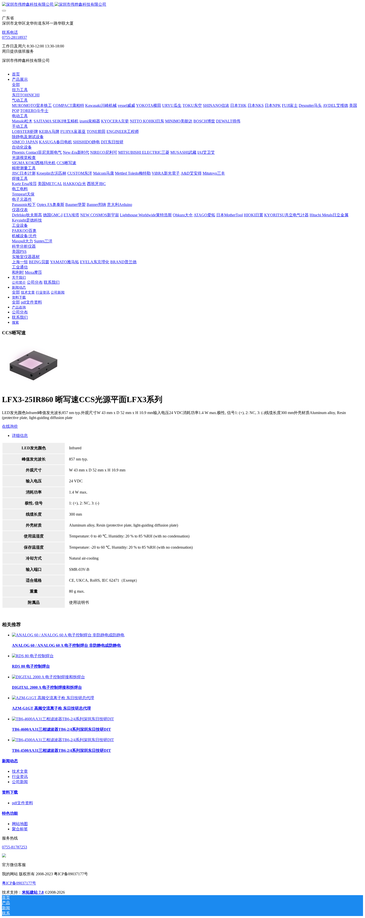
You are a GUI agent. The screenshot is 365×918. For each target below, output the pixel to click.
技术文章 (20, 771)
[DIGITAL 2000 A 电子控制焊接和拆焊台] (48, 677)
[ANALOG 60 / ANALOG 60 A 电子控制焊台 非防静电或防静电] (68, 635)
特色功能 (10, 813)
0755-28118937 (14, 37)
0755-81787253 (14, 847)
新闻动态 (10, 761)
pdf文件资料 (22, 803)
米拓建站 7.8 (33, 892)
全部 (16, 84)
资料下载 (10, 792)
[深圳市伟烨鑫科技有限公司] (182, 4)
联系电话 (10, 32)
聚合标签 (20, 829)
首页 (16, 74)
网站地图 (20, 824)
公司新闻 (20, 782)
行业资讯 (20, 776)
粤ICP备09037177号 (19, 883)
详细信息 (20, 435)
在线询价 (10, 426)
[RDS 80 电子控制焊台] (33, 656)
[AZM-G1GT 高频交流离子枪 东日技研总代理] (53, 698)
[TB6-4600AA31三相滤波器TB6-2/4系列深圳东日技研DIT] (63, 719)
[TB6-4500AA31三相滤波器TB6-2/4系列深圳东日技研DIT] (63, 740)
